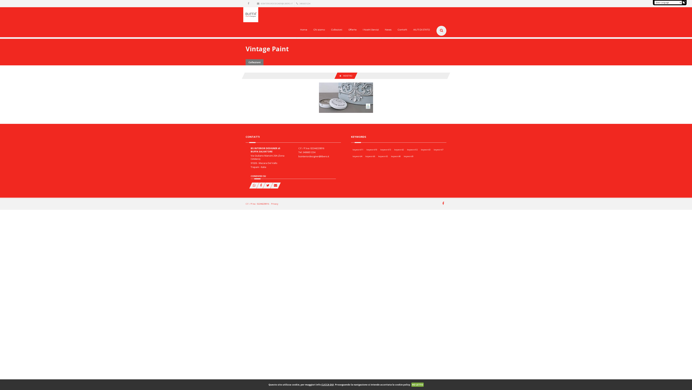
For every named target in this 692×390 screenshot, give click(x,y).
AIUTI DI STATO (421, 30)
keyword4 (357, 156)
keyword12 (412, 149)
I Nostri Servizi (371, 30)
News (388, 30)
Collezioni (336, 30)
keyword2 (399, 149)
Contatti (402, 30)
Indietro (346, 75)
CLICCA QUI (327, 384)
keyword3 (426, 149)
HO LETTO (417, 384)
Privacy (274, 203)
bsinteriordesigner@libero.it (277, 3)
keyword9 (408, 156)
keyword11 (358, 149)
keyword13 (385, 149)
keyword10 (372, 149)
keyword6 (370, 156)
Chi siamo (319, 30)
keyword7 (438, 149)
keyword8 (396, 156)
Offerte (352, 30)
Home (303, 30)
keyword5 (383, 156)
